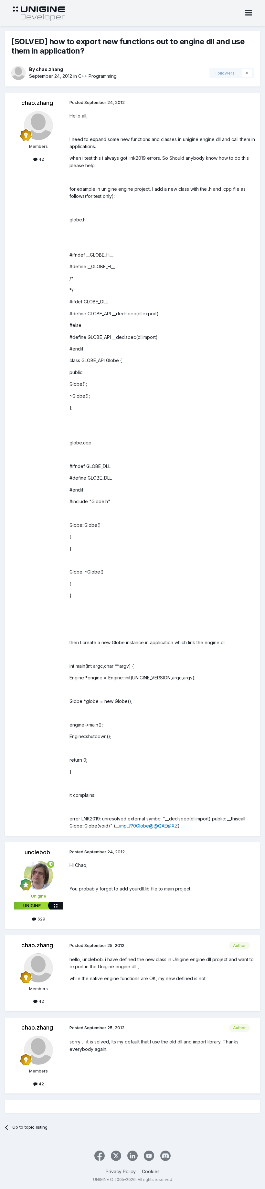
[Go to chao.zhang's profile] (18, 73)
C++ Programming (97, 76)
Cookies (151, 1171)
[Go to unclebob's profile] (38, 875)
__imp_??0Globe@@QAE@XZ (146, 825)
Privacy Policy (121, 1171)
